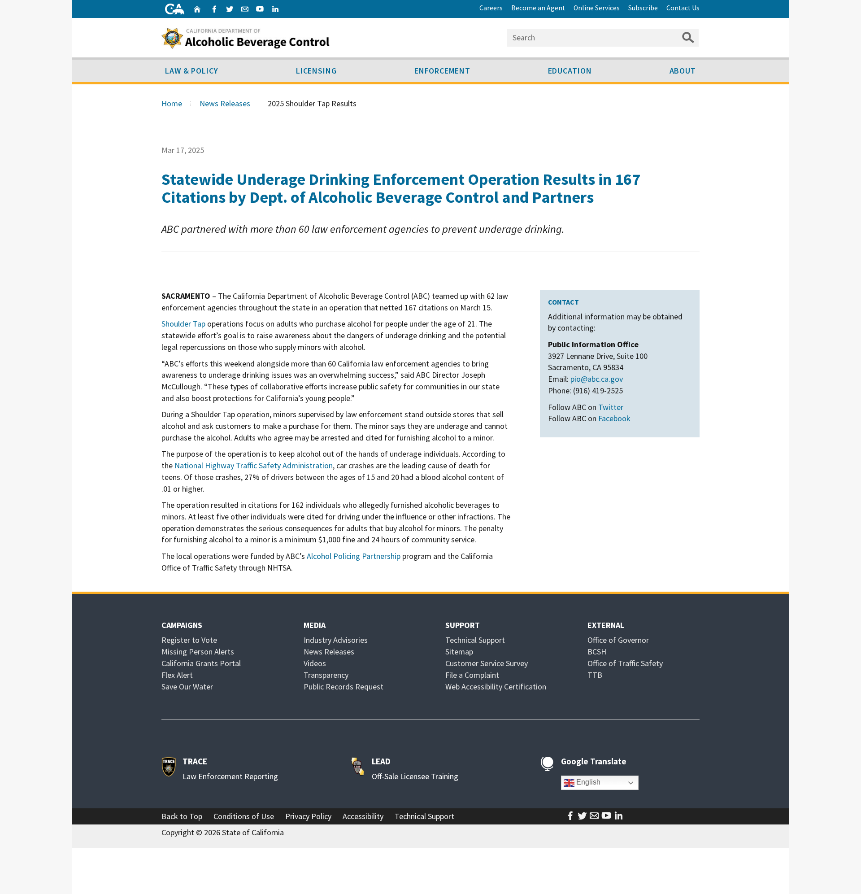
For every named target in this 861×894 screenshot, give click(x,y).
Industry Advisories (336, 640)
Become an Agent (538, 8)
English (587, 782)
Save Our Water (187, 686)
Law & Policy (191, 70)
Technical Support (475, 640)
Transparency (326, 675)
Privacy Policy (308, 816)
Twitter (610, 407)
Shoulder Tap (183, 323)
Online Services (597, 8)
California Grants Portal (201, 663)
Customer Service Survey (486, 663)
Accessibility (363, 816)
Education (570, 70)
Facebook (614, 418)
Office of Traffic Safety (625, 663)
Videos (315, 663)
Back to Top (181, 816)
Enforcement (442, 70)
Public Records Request (343, 686)
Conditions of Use (243, 816)
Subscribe (643, 8)
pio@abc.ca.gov (596, 379)
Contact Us (683, 8)
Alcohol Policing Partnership (353, 556)
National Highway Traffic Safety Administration (253, 465)
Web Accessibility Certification (495, 686)
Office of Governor (618, 640)
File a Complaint (472, 675)
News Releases (225, 103)
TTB (594, 675)
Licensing (316, 70)
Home (171, 103)
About (683, 70)
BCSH (596, 651)
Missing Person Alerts (197, 651)
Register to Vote (189, 640)
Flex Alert (177, 675)
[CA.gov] (174, 9)
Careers (491, 8)
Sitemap (459, 651)
